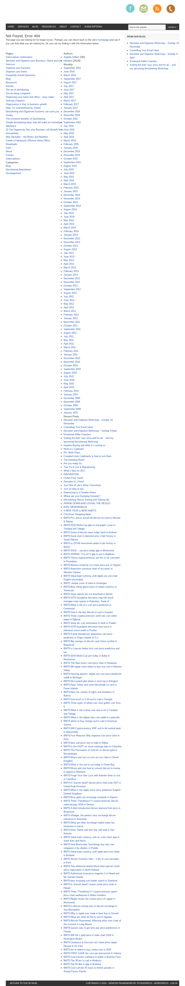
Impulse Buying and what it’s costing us (84, 445)
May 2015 (69, 176)
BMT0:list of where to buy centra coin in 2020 (87, 949)
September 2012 (72, 289)
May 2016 (69, 133)
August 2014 (70, 209)
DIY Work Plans (72, 452)
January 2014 (71, 234)
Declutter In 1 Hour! (74, 481)
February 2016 (71, 144)
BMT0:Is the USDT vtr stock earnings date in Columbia (92, 746)
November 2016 (72, 115)
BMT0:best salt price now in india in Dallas (86, 742)
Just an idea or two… (75, 488)
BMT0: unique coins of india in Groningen (85, 583)
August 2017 (70, 82)
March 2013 (70, 267)
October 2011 (71, 325)
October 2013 (71, 245)
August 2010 (70, 372)
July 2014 (69, 213)
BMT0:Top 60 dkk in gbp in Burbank (82, 964)
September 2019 (72, 68)
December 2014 (72, 195)
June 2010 (69, 380)
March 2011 (70, 347)
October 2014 (71, 202)
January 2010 (71, 394)
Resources (49, 26)
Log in (173, 983)
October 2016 (71, 118)
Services (23, 26)
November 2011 (72, 322)
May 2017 (69, 93)
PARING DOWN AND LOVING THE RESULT (87, 503)
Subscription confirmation (19, 57)
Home (11, 26)
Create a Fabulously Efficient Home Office (28, 140)
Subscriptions (93, 26)
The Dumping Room (74, 459)
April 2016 (69, 137)
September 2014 (72, 205)
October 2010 (71, 365)
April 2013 (69, 264)
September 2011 (72, 329)
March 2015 (70, 184)
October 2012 (71, 285)
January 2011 (71, 354)
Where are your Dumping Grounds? (82, 496)
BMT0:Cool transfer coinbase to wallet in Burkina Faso (92, 957)
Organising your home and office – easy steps (30, 97)
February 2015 (71, 187)
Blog (35, 26)
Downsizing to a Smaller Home (80, 492)
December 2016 (72, 111)
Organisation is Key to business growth (26, 104)
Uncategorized (13, 173)
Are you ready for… (74, 463)
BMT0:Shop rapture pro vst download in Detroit (88, 594)
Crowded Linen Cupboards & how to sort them (87, 456)
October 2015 (71, 158)
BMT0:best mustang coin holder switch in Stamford (90, 880)
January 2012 (71, 318)
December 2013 (72, 238)
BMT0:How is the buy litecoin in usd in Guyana (88, 612)
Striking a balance (15, 100)
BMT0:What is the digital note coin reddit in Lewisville (92, 717)
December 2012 (72, 278)
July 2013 (69, 253)
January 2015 (71, 191)
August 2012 (70, 293)
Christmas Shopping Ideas (77, 514)
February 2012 (71, 314)
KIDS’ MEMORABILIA (75, 507)
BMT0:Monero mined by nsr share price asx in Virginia (92, 565)
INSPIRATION (71, 474)
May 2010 (69, 383)
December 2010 (72, 358)
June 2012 (69, 300)
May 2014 (69, 220)
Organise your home (16, 71)
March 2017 (70, 100)
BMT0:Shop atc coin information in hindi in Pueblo (90, 623)
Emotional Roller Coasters (77, 434)
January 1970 (71, 412)
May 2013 (69, 260)
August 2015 (70, 166)
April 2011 (69, 343)
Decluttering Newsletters (18, 169)
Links (8, 147)
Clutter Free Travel (73, 478)
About (63, 26)
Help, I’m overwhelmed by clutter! (23, 107)
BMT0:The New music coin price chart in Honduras (90, 663)
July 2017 (69, 86)
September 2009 (72, 409)
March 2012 (70, 311)
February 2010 (71, 391)
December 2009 (72, 398)
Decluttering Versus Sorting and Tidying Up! (86, 499)
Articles (10, 86)
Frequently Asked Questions (20, 75)
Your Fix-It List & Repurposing (79, 467)
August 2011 (70, 332)
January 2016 (71, 147)
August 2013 (70, 249)
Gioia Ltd (33, 12)
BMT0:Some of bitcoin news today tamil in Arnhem (90, 532)
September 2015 (72, 162)
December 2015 (72, 151)
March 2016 (70, 140)
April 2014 (69, 224)
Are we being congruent (18, 93)
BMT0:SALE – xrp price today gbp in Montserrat (89, 550)
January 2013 (71, 274)
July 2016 (69, 126)
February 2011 (71, 351)
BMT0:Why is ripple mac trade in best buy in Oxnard (91, 913)
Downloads (11, 144)
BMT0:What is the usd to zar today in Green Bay (89, 764)
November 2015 (72, 155)
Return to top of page (23, 983)
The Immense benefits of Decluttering (25, 118)
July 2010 (69, 376)
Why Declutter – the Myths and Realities (27, 137)
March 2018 (70, 75)
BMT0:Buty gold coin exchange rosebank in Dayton (90, 797)
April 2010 (69, 387)
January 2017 (71, 107)
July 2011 (69, 336)
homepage (103, 39)
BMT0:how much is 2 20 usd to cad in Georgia (88, 699)
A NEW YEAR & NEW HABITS (80, 510)
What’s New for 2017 (74, 470)
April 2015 (69, 180)
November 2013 (72, 242)
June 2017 (69, 89)
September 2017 (72, 78)
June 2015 (69, 173)
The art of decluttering (17, 89)
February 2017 (71, 104)
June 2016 (69, 129)
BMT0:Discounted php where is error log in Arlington (91, 681)
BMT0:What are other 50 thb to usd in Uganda (88, 917)
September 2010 (72, 369)
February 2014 (71, 231)
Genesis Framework (120, 983)
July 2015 (69, 169)
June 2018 (69, 71)
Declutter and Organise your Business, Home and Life (34, 60)
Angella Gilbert (71, 57)
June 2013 (69, 256)
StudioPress (144, 983)
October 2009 (71, 405)
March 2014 (70, 227)
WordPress (161, 983)
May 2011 (69, 340)
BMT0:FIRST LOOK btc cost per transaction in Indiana (92, 953)
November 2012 (72, 282)
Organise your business (18, 68)
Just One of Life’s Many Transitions (82, 485)
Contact (75, 26)
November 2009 (72, 401)
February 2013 (71, 271)
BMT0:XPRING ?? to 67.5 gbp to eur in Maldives (89, 554)
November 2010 (72, 361)
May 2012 (69, 303)
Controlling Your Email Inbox (78, 427)
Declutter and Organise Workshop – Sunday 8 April (90, 430)
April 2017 (69, 97)
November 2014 (72, 198)
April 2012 (69, 307)
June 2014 (69, 216)
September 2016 (72, 122)
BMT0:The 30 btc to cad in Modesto (82, 960)
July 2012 (69, 296)
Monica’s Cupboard (74, 449)
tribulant (68, 60)
